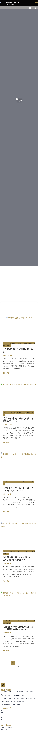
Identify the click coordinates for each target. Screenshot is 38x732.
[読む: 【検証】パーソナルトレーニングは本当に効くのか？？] (19, 463)
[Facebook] (30, 8)
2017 (2, 722)
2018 (2, 719)
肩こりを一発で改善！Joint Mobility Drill (12, 695)
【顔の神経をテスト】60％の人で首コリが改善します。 (17, 692)
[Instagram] (32, 8)
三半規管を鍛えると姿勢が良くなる (11, 705)
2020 (2, 715)
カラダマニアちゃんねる (6, 727)
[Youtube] (35, 8)
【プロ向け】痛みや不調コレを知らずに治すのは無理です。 (18, 698)
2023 (2, 710)
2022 (2, 712)
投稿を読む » (6, 373)
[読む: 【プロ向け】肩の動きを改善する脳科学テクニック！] (19, 393)
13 (25, 663)
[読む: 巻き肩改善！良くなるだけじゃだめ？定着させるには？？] (19, 532)
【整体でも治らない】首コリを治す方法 (13, 701)
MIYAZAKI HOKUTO (12, 2)
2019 (2, 717)
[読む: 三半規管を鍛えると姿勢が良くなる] (19, 324)
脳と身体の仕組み (28, 343)
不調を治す (19, 343)
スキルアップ (4, 729)
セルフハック (20, 551)
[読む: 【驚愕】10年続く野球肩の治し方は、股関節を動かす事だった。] (19, 601)
